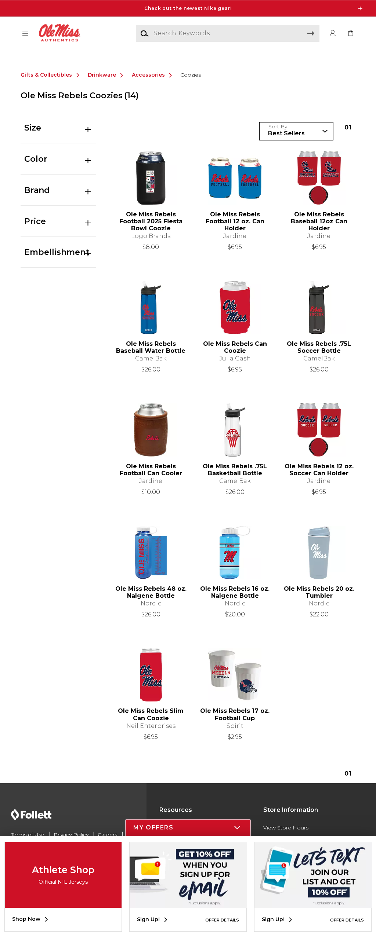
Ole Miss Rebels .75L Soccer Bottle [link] (319, 347)
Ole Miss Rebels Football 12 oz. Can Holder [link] (235, 221)
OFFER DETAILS (222, 920)
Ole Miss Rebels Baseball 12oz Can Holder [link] (319, 221)
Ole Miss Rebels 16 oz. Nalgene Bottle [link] (235, 592)
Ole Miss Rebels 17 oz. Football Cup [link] (235, 714)
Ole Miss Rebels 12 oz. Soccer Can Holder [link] (319, 470)
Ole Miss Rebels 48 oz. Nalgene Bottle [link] (151, 592)
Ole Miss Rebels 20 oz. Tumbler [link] (319, 592)
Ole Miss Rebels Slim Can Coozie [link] (151, 714)
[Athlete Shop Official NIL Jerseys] (63, 902)
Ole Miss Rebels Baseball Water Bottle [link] (150, 347)
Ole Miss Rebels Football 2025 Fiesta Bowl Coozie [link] (150, 221)
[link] (350, 33)
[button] (188, 8)
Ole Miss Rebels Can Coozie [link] (235, 347)
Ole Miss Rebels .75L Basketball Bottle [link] (235, 470)
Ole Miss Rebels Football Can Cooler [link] (151, 470)
